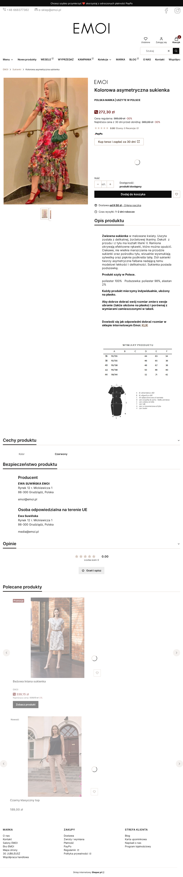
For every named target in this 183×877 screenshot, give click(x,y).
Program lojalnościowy (138, 846)
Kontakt (7, 839)
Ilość (97, 178)
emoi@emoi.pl (27, 499)
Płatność (69, 842)
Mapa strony (10, 849)
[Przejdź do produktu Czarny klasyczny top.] (54, 756)
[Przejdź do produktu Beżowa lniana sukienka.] (57, 638)
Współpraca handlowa (16, 857)
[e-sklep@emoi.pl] (36, 10)
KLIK (145, 325)
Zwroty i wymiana (74, 839)
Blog (127, 835)
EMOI (5, 69)
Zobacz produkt (25, 704)
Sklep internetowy (87, 872)
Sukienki (17, 69)
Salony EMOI (10, 842)
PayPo (67, 846)
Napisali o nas (133, 842)
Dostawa (69, 835)
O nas (6, 835)
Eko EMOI (8, 846)
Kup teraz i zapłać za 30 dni (117, 141)
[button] (176, 51)
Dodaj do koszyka (133, 194)
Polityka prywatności (76, 853)
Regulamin (70, 849)
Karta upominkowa (136, 839)
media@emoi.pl (28, 531)
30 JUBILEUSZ (11, 853)
